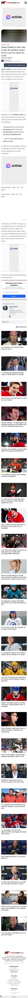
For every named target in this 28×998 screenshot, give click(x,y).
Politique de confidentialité (14, 982)
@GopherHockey (8, 132)
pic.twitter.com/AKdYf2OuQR (11, 134)
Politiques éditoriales (14, 983)
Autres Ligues (14, 971)
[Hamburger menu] (25, 3)
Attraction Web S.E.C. (11, 963)
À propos (14, 977)
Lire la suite (12, 314)
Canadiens (14, 968)
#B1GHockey (7, 129)
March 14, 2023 (8, 141)
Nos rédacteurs (14, 979)
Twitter (7, 322)
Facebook (14, 990)
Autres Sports (14, 972)
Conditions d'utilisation (14, 980)
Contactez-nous (14, 985)
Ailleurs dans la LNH (14, 969)
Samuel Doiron (7, 60)
